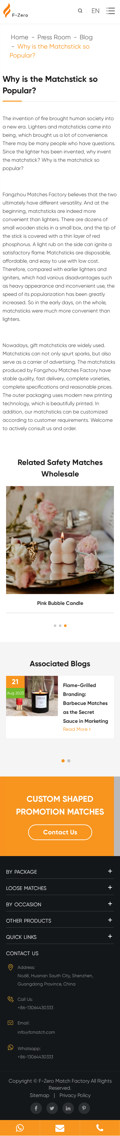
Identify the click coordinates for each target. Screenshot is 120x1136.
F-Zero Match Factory (65, 1081)
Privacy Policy (75, 1095)
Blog (86, 37)
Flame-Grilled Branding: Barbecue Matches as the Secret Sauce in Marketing (85, 703)
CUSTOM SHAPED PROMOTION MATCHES (60, 805)
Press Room (54, 37)
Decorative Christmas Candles (60, 603)
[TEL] (100, 1128)
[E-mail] (60, 1128)
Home (19, 37)
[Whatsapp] (20, 1128)
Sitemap (39, 1095)
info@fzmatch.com (36, 1032)
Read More (76, 729)
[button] (55, 625)
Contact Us (60, 832)
